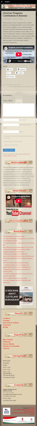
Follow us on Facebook (18, 221)
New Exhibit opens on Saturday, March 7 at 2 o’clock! (18, 247)
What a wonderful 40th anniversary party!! (15, 278)
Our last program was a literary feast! (13, 236)
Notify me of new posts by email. (11, 145)
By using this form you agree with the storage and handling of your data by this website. (19, 137)
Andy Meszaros (7, 19)
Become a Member (8, 344)
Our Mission (6, 318)
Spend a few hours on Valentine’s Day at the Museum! (18, 256)
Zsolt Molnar (32, 408)
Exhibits (21, 19)
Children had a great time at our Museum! (15, 254)
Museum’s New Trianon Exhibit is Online (12, 84)
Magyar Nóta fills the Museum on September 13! (17, 267)
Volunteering (6, 342)
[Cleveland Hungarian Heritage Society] (18, 7)
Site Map (5, 327)
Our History (6, 320)
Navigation (7, 1)
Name (23, 120)
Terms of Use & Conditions (11, 323)
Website (21, 131)
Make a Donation (8, 339)
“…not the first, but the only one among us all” (16, 265)
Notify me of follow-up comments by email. (13, 141)
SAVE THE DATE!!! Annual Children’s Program (16, 263)
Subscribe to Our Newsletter (11, 346)
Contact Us (6, 348)
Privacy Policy (7, 325)
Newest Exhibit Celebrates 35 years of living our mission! (22, 86)
